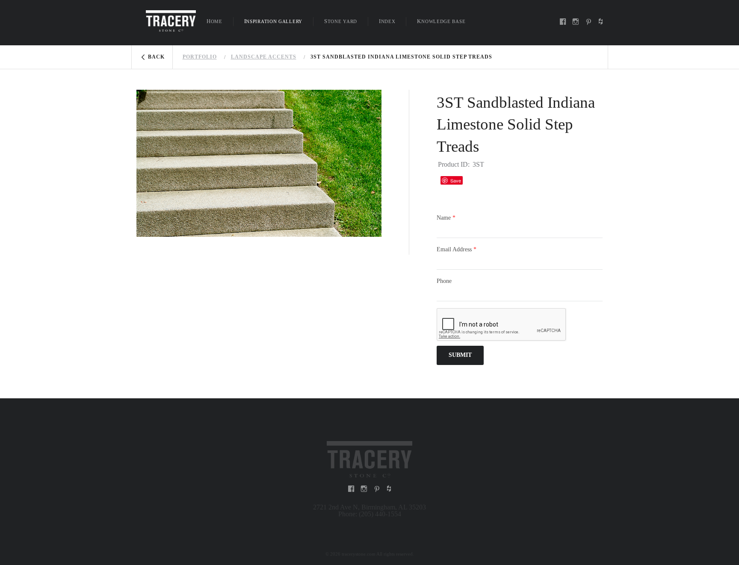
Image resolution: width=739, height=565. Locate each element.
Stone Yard (340, 21)
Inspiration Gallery (273, 21)
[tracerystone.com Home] (171, 20)
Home (214, 21)
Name (446, 218)
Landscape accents (263, 57)
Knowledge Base (441, 21)
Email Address (456, 249)
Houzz (473, 180)
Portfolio (200, 57)
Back (156, 57)
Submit (460, 355)
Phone (444, 281)
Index (387, 21)
